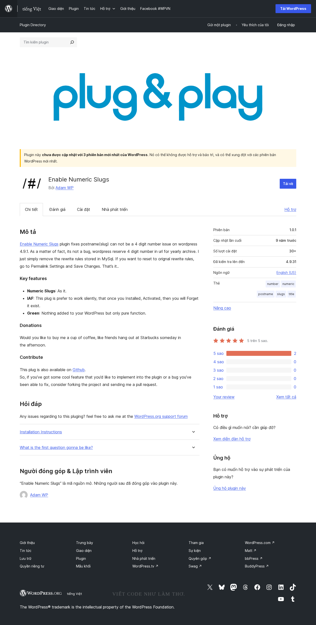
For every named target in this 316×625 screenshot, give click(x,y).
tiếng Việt (74, 594)
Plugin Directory (33, 25)
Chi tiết (31, 209)
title (291, 294)
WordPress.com (260, 543)
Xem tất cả (286, 396)
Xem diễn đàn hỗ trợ (232, 438)
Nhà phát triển (115, 209)
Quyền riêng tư (32, 566)
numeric (288, 284)
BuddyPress (257, 566)
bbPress (254, 558)
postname (265, 294)
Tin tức (25, 550)
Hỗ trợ (290, 209)
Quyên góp (200, 558)
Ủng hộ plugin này (229, 488)
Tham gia (196, 543)
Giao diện (84, 550)
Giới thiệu (27, 543)
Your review (224, 396)
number (272, 284)
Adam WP (65, 187)
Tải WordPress (293, 8)
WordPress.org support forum (161, 416)
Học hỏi (138, 543)
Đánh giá (57, 209)
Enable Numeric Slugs (39, 244)
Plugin (81, 558)
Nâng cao (222, 307)
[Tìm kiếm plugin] (72, 42)
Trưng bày (84, 543)
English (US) (286, 272)
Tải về (288, 183)
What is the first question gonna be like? (56, 447)
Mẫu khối (83, 566)
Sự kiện (195, 550)
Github (79, 369)
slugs (281, 294)
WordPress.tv (145, 566)
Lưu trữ (25, 558)
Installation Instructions (41, 432)
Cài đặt (83, 209)
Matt (251, 550)
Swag (195, 566)
